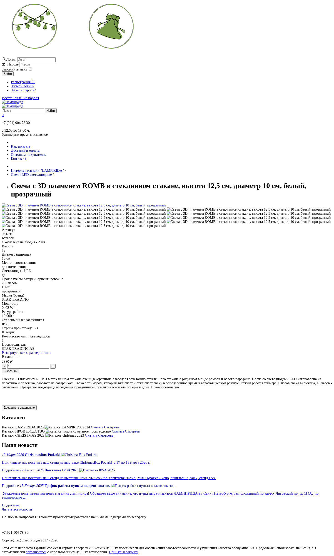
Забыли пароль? (23, 90)
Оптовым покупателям (29, 154)
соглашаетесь (36, 552)
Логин (11, 59)
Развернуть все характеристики (26, 353)
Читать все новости (17, 509)
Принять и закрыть (123, 552)
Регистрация (21, 82)
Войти (8, 73)
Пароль (13, 64)
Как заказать (20, 146)
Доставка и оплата (25, 150)
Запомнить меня (14, 69)
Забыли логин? (22, 86)
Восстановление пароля (20, 98)
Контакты (18, 159)
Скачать (97, 427)
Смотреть (111, 427)
